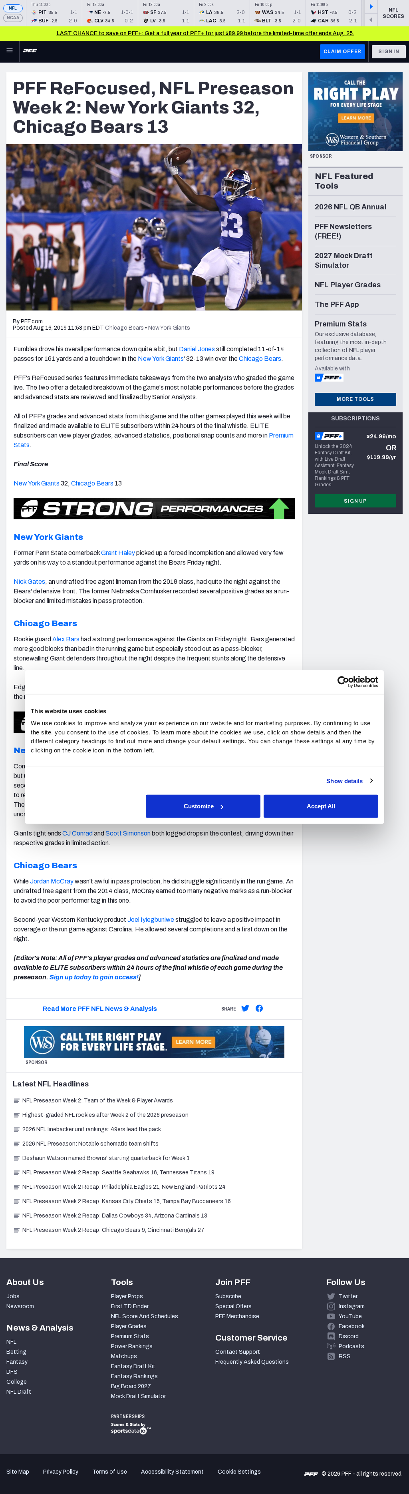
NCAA (13, 18)
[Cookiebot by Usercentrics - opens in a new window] (343, 682)
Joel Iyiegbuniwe (150, 919)
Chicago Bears (260, 358)
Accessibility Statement (172, 1472)
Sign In (388, 51)
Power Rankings (132, 1346)
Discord (349, 1336)
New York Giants (161, 358)
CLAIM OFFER (342, 51)
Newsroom (20, 1306)
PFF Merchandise (237, 1316)
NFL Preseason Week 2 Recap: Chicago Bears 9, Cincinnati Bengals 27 (113, 1230)
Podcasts (351, 1346)
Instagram (352, 1306)
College (16, 1382)
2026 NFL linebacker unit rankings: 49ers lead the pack (91, 1129)
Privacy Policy (60, 1472)
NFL (13, 8)
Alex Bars (65, 639)
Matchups (124, 1356)
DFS (12, 1372)
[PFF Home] (30, 52)
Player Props (127, 1296)
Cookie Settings (239, 1472)
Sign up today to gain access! (94, 977)
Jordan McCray (51, 881)
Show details (344, 780)
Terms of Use (109, 1472)
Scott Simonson (128, 833)
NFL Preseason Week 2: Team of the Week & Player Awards (98, 1101)
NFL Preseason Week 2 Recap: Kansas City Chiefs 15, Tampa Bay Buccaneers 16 (126, 1201)
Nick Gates (29, 581)
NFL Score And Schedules (144, 1316)
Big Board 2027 (131, 1386)
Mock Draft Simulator (138, 1396)
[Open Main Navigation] (9, 51)
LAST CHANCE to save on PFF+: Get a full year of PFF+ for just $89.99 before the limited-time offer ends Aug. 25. (205, 33)
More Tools (355, 399)
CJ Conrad (77, 833)
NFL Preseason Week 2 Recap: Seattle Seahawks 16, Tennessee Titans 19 (118, 1173)
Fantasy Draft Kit (133, 1366)
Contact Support (237, 1352)
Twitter (348, 1296)
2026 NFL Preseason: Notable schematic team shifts (90, 1144)
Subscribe (228, 1296)
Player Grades (129, 1326)
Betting (16, 1352)
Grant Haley (118, 552)
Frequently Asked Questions (252, 1362)
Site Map (17, 1472)
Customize (199, 806)
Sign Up (355, 501)
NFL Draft (18, 1392)
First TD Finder (130, 1306)
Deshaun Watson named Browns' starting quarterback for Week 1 (106, 1158)
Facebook (352, 1326)
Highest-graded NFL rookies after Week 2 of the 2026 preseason (106, 1115)
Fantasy (17, 1362)
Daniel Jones (197, 349)
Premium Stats (130, 1336)
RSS (345, 1356)
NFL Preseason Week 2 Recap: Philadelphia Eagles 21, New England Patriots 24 (124, 1187)
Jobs (13, 1296)
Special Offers (233, 1306)
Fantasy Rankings (134, 1376)
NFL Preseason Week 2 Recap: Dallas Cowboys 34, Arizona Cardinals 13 (114, 1216)
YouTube (350, 1316)
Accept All (321, 806)
